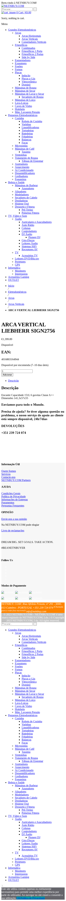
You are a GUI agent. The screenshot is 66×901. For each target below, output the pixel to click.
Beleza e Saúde (16, 782)
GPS (17, 864)
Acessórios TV (30, 855)
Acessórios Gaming (18, 877)
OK (18, 898)
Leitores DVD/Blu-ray (27, 858)
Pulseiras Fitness (30, 812)
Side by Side (28, 657)
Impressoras (21, 874)
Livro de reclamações (12, 530)
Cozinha (19, 718)
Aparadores (28, 788)
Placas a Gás (28, 678)
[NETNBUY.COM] (12, 5)
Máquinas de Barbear (26, 785)
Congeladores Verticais (34, 642)
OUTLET (13, 880)
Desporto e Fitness (25, 806)
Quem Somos (8, 471)
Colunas (26, 828)
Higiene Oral (22, 803)
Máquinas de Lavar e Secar (29, 693)
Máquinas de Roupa (25, 687)
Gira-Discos (28, 840)
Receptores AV (30, 849)
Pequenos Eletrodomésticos (22, 715)
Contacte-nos (8, 477)
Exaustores (21, 663)
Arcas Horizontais (31, 636)
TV (17, 852)
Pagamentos (7, 502)
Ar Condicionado (24, 770)
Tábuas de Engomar (32, 761)
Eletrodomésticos (17, 291)
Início (11, 285)
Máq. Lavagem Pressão (27, 712)
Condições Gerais (10, 493)
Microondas (21, 745)
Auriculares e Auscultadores (37, 822)
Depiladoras (21, 800)
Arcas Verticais (16, 304)
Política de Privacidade (13, 496)
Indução (26, 675)
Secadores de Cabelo (26, 797)
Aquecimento (22, 767)
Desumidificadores (25, 773)
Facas (25, 742)
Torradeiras (28, 730)
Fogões (19, 666)
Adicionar (7, 374)
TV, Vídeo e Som (17, 816)
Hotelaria (20, 709)
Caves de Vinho (23, 706)
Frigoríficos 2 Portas (32, 654)
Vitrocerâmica (29, 681)
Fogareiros (20, 779)
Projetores (20, 861)
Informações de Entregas (14, 499)
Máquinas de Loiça (25, 700)
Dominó (26, 684)
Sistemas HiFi (29, 846)
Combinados (28, 648)
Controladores (29, 831)
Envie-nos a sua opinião (14, 519)
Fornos (18, 669)
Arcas (11, 297)
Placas (18, 672)
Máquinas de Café (24, 748)
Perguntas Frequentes (12, 505)
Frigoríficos (21, 645)
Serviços (5, 474)
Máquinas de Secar (25, 690)
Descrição (13, 380)
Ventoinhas (21, 755)
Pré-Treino (27, 809)
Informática (14, 867)
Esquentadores (22, 660)
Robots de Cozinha (32, 721)
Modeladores (22, 794)
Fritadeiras (27, 736)
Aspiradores (21, 764)
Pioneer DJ (34, 837)
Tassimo (26, 751)
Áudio (18, 819)
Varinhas (26, 724)
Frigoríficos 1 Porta (32, 651)
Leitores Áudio (30, 843)
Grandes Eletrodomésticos (22, 629)
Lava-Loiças (21, 703)
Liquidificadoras (30, 727)
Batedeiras (27, 733)
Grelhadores (21, 776)
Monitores (20, 870)
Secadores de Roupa (32, 697)
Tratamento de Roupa (26, 758)
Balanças (26, 739)
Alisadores (20, 791)
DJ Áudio (27, 834)
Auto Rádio (28, 825)
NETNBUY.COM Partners (16, 480)
